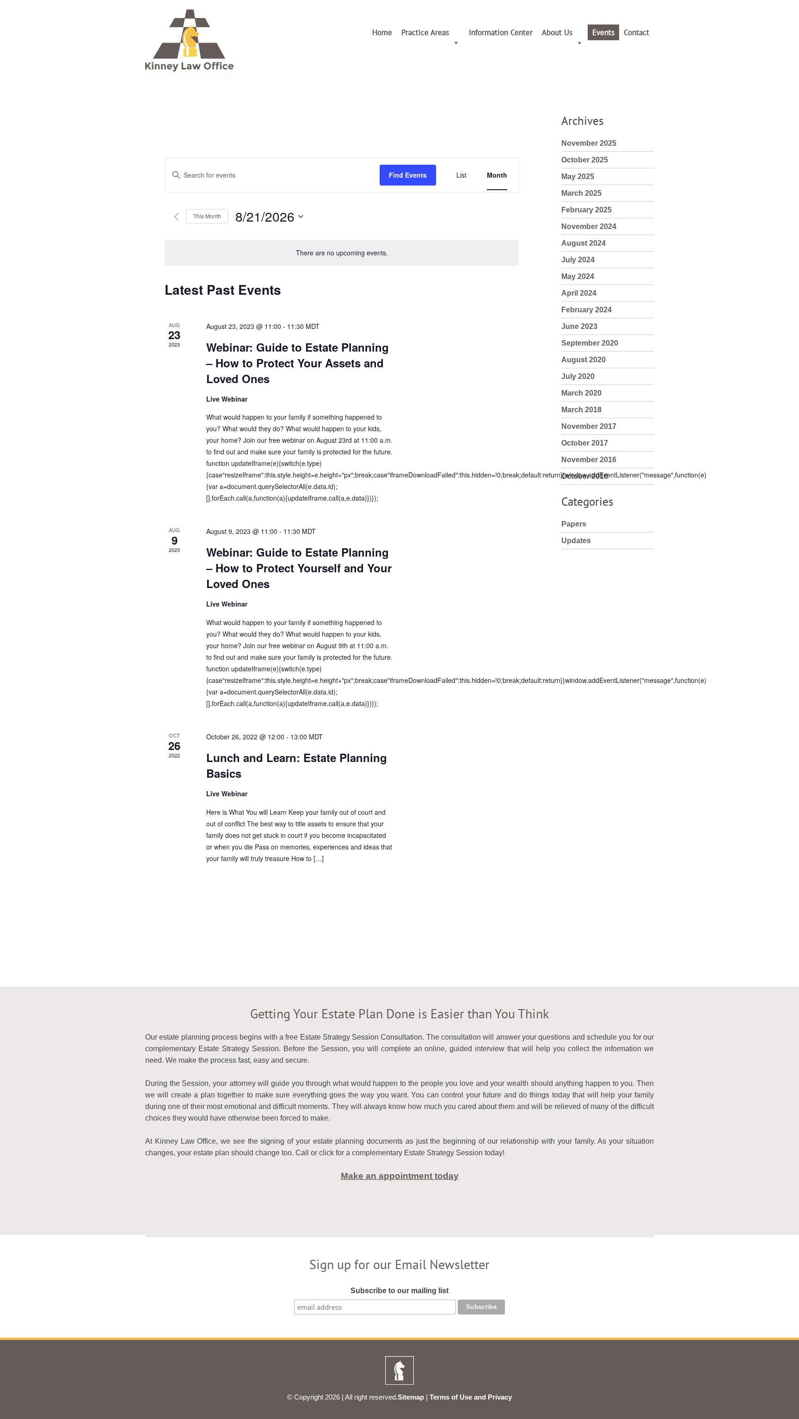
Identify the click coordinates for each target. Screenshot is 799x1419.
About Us (557, 32)
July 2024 (578, 260)
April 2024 (578, 293)
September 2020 (589, 343)
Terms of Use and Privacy (471, 1397)
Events (603, 32)
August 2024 (583, 243)
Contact (636, 32)
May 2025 (577, 176)
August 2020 (583, 360)
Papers (573, 524)
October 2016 (584, 476)
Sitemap (411, 1397)
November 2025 (588, 143)
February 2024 (586, 310)
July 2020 (578, 376)
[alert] (342, 253)
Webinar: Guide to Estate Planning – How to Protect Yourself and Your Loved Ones (299, 567)
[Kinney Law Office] (189, 76)
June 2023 (579, 326)
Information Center (501, 32)
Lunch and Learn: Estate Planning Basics (296, 765)
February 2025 (586, 210)
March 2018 (581, 410)
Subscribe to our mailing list (399, 1291)
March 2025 (581, 193)
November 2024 (588, 226)
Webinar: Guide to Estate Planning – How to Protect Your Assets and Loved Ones (297, 362)
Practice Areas (425, 32)
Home (382, 32)
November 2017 (588, 426)
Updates (576, 541)
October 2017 (584, 443)
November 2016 (588, 460)
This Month (207, 216)
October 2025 (584, 160)
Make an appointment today (400, 1176)
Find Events (408, 175)
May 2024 (577, 276)
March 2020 (581, 393)
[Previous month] (176, 216)
